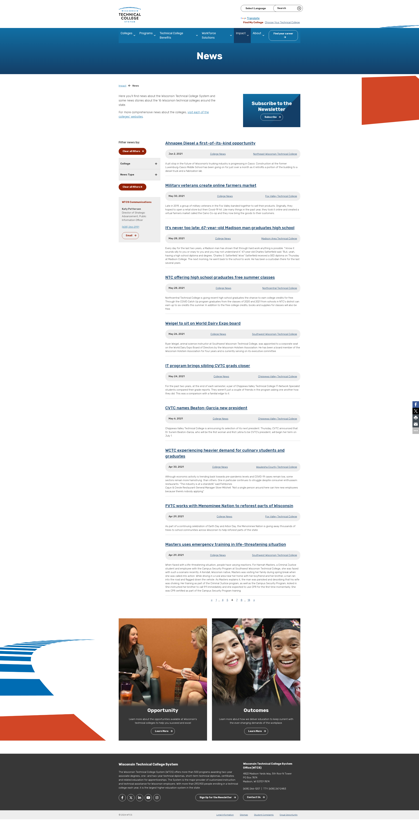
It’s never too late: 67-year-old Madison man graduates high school (229, 227)
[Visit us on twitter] (131, 797)
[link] (415, 404)
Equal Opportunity (289, 815)
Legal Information (225, 815)
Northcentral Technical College (279, 288)
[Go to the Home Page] (130, 14)
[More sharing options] (415, 430)
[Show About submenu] (264, 35)
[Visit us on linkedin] (139, 797)
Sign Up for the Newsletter (216, 797)
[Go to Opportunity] (163, 662)
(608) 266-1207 (251, 788)
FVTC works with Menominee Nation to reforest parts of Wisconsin (229, 505)
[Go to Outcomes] (256, 662)
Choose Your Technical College (282, 22)
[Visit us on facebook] (122, 797)
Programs (146, 33)
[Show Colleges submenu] (135, 35)
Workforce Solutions (209, 35)
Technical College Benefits (171, 35)
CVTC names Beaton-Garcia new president (206, 408)
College (125, 163)
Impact (241, 33)
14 (249, 600)
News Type (127, 174)
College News (218, 154)
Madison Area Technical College (279, 238)
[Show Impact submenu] (248, 35)
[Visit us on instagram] (157, 797)
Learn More (162, 731)
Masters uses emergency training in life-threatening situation (225, 544)
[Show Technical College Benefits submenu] (197, 35)
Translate (253, 18)
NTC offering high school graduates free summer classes (220, 277)
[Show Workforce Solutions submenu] (231, 35)
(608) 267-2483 (277, 788)
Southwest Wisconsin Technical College (274, 334)
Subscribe (270, 117)
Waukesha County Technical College (276, 467)
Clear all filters (132, 151)
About (257, 33)
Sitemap (244, 815)
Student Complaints (264, 815)
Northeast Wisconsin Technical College (275, 154)
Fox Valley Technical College (281, 196)
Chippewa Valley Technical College (277, 376)
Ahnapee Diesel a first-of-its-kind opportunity (210, 143)
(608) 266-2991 (130, 226)
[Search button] (299, 8)
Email (129, 235)
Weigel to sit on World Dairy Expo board (203, 323)
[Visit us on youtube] (148, 797)
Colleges (126, 33)
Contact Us (254, 797)
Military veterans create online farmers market (210, 185)
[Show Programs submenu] (155, 35)
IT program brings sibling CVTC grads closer (207, 365)
